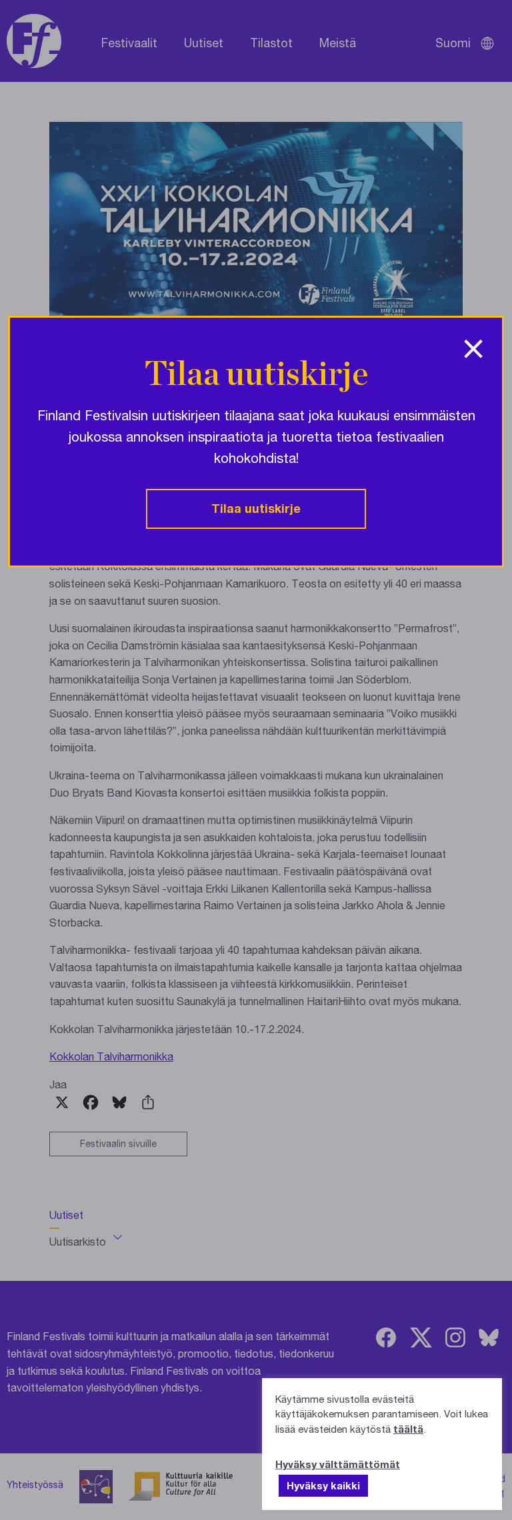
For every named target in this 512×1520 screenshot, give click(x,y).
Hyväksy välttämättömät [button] (337, 1464)
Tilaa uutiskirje (256, 508)
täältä (408, 1429)
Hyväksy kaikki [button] (323, 1485)
